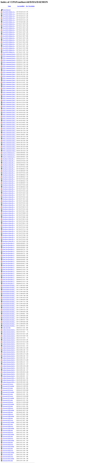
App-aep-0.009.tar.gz (8, 408)
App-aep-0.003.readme (8, 446)
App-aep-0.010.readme (8, 404)
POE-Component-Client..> (9, 72)
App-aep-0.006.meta (8, 430)
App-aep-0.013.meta (8, 388)
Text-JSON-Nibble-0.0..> (9, 24)
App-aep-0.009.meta (8, 412)
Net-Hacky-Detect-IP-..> (9, 158)
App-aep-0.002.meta (8, 454)
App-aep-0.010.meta (8, 406)
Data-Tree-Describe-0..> (9, 243)
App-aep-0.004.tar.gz (8, 438)
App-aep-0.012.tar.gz (8, 390)
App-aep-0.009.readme (8, 410)
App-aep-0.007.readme (8, 422)
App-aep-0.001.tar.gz (8, 456)
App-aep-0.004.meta (8, 442)
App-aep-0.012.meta (8, 394)
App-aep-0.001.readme (8, 458)
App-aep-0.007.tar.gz (8, 420)
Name (9, 6)
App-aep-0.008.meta (8, 418)
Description (31, 6)
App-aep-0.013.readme (8, 386)
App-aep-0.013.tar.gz (8, 384)
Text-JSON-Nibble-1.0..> (9, 12)
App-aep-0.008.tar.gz (8, 414)
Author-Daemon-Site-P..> (9, 329)
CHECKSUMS (6, 327)
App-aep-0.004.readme (8, 440)
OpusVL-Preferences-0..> (9, 152)
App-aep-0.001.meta (8, 460)
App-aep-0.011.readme (8, 398)
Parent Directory (7, 10)
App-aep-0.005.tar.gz (8, 432)
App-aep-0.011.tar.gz (8, 396)
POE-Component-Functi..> (9, 54)
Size (27, 6)
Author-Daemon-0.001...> (9, 378)
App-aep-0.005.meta (8, 436)
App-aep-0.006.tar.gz (8, 426)
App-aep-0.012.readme (8, 392)
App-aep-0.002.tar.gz (8, 450)
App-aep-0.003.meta (8, 448)
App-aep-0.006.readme (8, 428)
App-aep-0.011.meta (8, 400)
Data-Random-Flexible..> (9, 285)
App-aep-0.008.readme (8, 416)
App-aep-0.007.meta (8, 424)
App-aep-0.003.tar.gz (8, 444)
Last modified (20, 6)
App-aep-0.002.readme (8, 452)
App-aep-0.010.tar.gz (8, 402)
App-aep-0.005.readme (8, 434)
